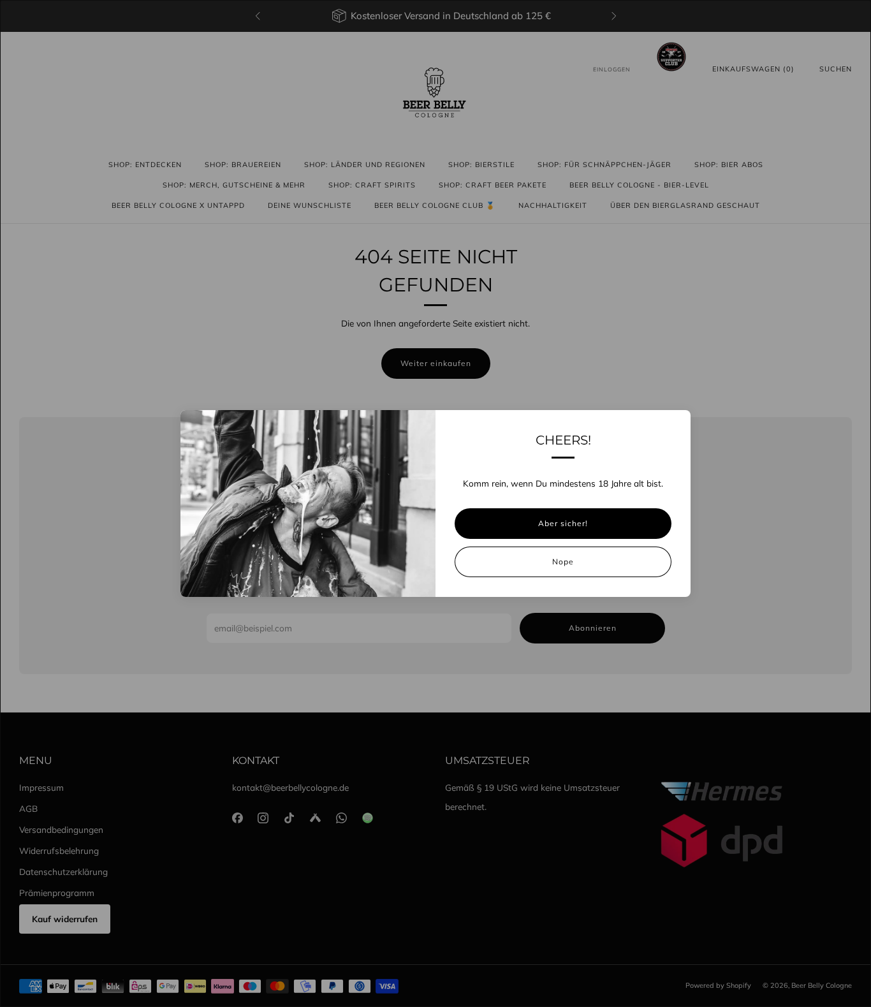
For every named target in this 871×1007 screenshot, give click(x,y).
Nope (563, 561)
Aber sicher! (563, 523)
